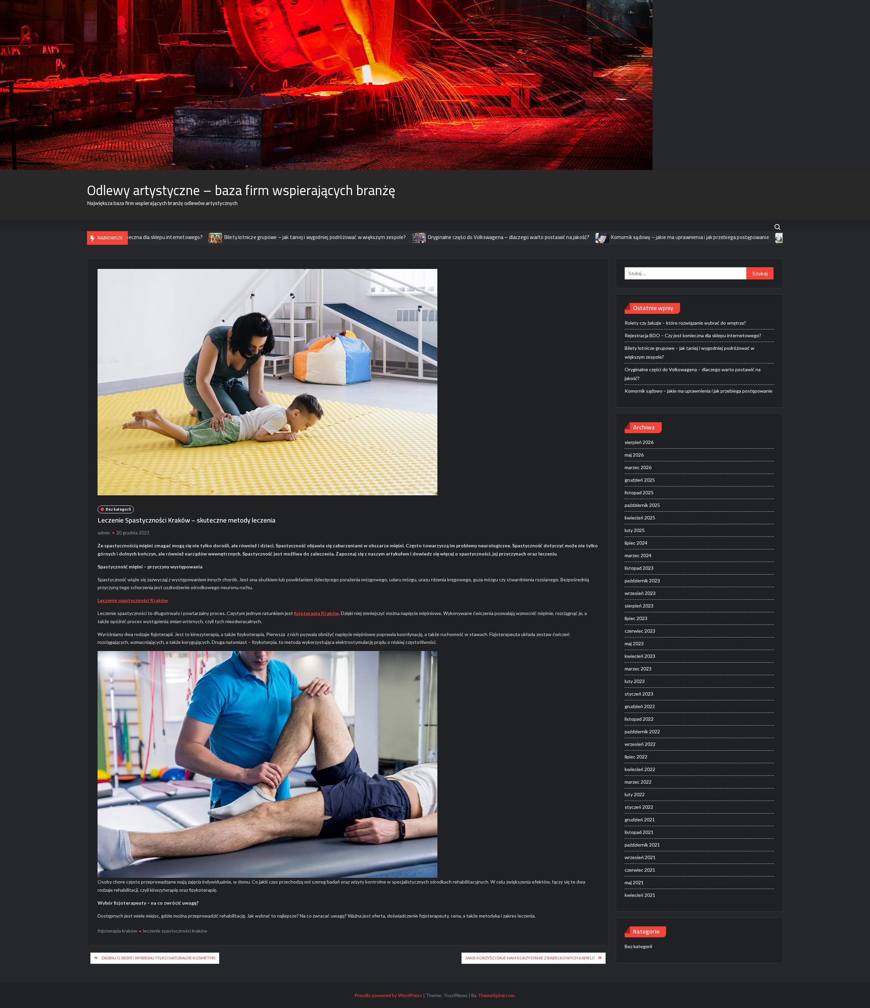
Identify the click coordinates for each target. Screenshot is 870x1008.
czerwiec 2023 (640, 631)
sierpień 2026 (639, 442)
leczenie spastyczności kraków (175, 931)
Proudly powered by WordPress (388, 995)
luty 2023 (635, 681)
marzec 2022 (638, 782)
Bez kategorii (118, 509)
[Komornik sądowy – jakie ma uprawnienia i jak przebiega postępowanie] (542, 237)
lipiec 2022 (636, 756)
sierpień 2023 (639, 606)
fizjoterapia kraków (117, 931)
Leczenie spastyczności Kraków (133, 600)
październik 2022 (642, 731)
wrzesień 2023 (640, 593)
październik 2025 (642, 505)
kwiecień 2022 (640, 769)
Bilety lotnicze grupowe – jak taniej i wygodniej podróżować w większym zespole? (254, 237)
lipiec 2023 (636, 618)
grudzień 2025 (640, 480)
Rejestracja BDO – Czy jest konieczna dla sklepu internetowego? (693, 335)
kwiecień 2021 (640, 895)
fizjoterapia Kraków (316, 613)
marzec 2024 (638, 555)
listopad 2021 (639, 832)
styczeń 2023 (639, 694)
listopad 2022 (639, 719)
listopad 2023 (639, 568)
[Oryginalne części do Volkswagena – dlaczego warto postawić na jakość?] (358, 237)
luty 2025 (635, 530)
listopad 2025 (639, 492)
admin (104, 532)
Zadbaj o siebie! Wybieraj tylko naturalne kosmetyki (158, 957)
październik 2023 (642, 580)
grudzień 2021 (640, 819)
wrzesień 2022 (640, 744)
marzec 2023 (638, 668)
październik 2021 (642, 845)
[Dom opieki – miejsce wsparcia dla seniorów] (721, 237)
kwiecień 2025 (640, 517)
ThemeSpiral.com (496, 995)
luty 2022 (635, 794)
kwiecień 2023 (640, 656)
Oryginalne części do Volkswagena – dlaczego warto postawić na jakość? (447, 237)
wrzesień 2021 (640, 857)
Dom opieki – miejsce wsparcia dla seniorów (778, 237)
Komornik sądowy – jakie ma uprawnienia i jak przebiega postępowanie (629, 237)
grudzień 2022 (640, 706)
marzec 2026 (638, 467)
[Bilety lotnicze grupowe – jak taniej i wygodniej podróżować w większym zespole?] (154, 237)
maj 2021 (634, 882)
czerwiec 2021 (640, 870)
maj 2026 (634, 455)
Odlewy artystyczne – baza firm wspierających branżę (241, 190)
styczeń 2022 (639, 807)
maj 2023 (634, 643)
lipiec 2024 (636, 543)
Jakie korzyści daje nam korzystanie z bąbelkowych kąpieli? (530, 957)
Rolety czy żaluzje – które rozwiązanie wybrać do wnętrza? (685, 323)
